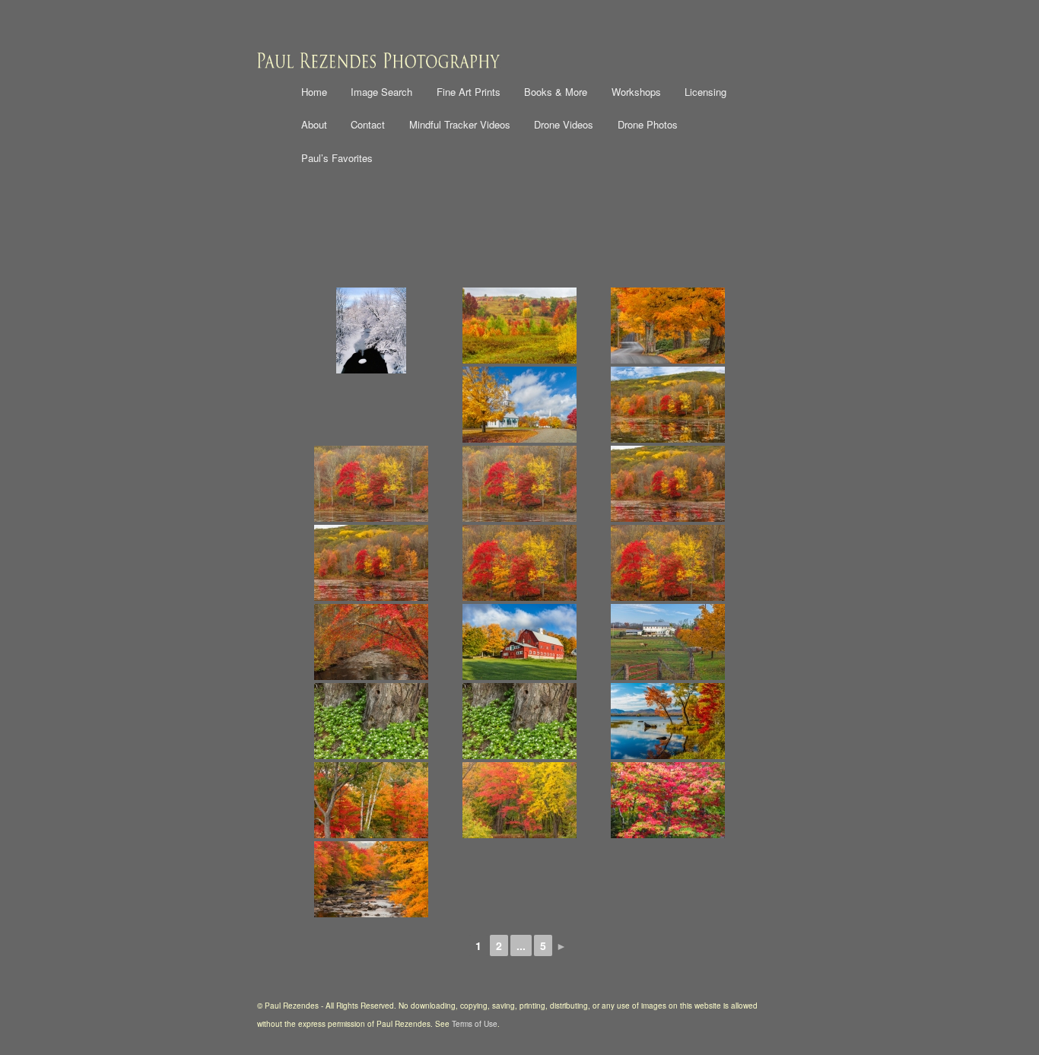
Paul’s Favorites (337, 158)
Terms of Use (474, 1023)
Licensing (705, 91)
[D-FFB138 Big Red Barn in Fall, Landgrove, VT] (519, 642)
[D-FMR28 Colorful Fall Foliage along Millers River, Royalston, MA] (370, 879)
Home (314, 91)
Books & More (555, 91)
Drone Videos (563, 124)
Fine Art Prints (468, 91)
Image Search (381, 91)
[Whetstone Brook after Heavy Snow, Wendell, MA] (370, 330)
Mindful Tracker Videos (459, 124)
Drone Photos (648, 124)
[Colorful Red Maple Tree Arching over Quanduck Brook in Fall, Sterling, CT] (370, 642)
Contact (368, 124)
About (314, 124)
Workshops (636, 91)
